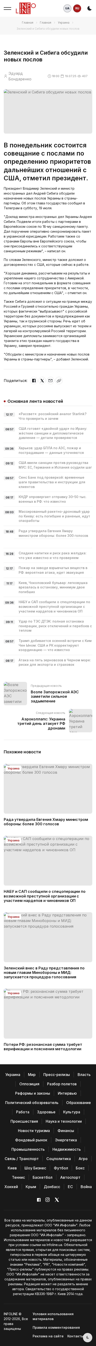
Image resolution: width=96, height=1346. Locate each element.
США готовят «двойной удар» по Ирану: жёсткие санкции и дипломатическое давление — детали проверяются (53, 433)
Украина (63, 22)
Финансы (66, 1130)
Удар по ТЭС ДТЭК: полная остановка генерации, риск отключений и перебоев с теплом (55, 625)
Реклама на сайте (48, 1336)
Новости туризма (34, 1130)
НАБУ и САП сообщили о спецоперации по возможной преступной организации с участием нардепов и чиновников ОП (54, 606)
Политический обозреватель (31, 1102)
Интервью (67, 1093)
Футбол (61, 1168)
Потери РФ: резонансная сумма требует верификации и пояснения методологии (43, 1046)
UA (67, 8)
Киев (12, 1168)
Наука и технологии (64, 1121)
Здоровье (46, 1112)
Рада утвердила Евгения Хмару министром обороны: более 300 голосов (46, 821)
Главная (27, 22)
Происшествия (24, 1121)
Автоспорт (70, 1177)
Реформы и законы (32, 1093)
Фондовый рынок (31, 1140)
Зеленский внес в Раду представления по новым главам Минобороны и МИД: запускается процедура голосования (44, 972)
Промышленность (28, 1149)
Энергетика (66, 1140)
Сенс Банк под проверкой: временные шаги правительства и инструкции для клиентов (52, 481)
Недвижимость (66, 1149)
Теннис (18, 1177)
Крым (31, 1186)
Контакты (75, 1336)
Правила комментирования (56, 1327)
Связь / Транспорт (22, 1158)
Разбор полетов (62, 1084)
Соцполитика (58, 1158)
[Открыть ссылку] (59, 380)
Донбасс (52, 1186)
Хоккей (11, 1186)
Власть (84, 1074)
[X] (42, 380)
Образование (78, 1102)
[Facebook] (34, 380)
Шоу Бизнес (35, 1168)
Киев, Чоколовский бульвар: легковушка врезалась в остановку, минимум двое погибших (53, 587)
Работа (22, 1112)
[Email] (50, 380)
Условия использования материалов (53, 1316)
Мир (32, 1074)
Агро (83, 1158)
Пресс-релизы (56, 1074)
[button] (7, 8)
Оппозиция (29, 1084)
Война (86, 1186)
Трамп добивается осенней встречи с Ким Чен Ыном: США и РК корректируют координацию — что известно (55, 645)
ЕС (70, 1186)
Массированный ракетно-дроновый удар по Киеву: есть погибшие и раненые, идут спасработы (54, 516)
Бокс (80, 1168)
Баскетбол (42, 1177)
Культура (71, 1112)
